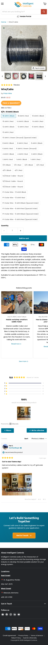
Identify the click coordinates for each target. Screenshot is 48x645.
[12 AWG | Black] (8, 129)
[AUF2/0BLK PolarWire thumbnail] (7, 76)
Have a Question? (11, 103)
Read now (15, 344)
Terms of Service (37, 635)
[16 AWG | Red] (8, 124)
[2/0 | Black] (29, 167)
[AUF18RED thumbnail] (31, 76)
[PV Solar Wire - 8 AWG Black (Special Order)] (21, 205)
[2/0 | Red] (40, 167)
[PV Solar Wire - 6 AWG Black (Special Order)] (21, 216)
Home (3, 22)
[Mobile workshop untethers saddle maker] (16, 302)
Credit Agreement (9, 635)
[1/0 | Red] (18, 167)
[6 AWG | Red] (8, 151)
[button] (10, 85)
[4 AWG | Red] (23, 156)
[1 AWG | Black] (22, 162)
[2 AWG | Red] (8, 162)
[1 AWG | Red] (35, 162)
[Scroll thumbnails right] (45, 76)
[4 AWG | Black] (8, 156)
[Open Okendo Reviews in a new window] (9, 424)
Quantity (4, 225)
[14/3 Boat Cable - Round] (13, 178)
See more (23, 361)
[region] (24, 413)
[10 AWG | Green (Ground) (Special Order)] (20, 140)
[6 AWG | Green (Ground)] (27, 151)
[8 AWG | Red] (23, 145)
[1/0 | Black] (7, 167)
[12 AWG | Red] (23, 129)
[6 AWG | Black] (37, 145)
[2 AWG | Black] (37, 156)
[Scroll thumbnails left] (2, 76)
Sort (26, 438)
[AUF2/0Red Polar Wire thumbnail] (15, 76)
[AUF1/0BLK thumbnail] (23, 76)
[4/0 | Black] (7, 173)
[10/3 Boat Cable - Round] (13, 189)
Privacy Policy (23, 635)
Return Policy (16, 638)
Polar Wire (8, 93)
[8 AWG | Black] (8, 145)
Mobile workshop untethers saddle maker (16, 320)
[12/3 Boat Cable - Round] (13, 184)
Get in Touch (22, 535)
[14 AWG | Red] (38, 124)
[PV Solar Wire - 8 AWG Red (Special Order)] (20, 211)
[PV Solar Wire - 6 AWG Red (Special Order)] (20, 222)
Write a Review (39, 431)
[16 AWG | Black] (38, 118)
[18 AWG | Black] (8, 118)
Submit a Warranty (30, 638)
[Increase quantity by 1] (20, 230)
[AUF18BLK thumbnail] (39, 76)
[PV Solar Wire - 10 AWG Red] (14, 200)
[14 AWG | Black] (23, 124)
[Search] (44, 11)
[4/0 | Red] (18, 173)
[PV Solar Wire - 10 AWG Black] (14, 194)
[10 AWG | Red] (8, 135)
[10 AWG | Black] (38, 129)
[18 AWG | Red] (23, 118)
